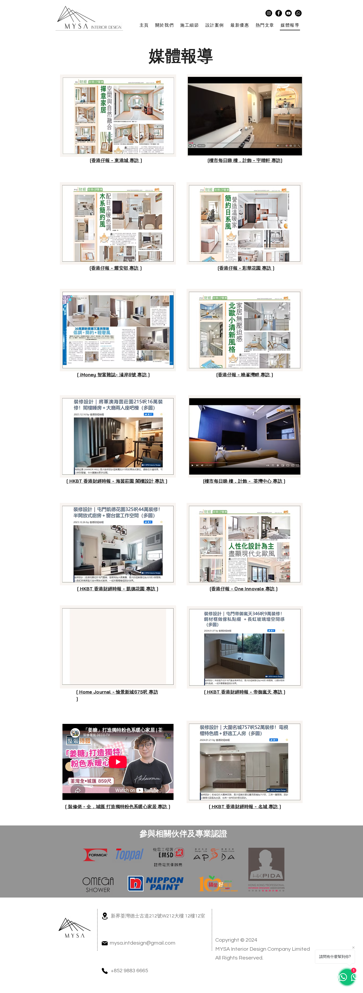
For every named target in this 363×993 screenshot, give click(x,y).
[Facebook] (278, 13)
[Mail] (104, 943)
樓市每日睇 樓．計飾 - (232, 160)
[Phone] (104, 970)
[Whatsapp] (298, 13)
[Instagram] (268, 13)
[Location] (104, 916)
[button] (164, 25)
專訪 (276, 160)
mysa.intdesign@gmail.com (142, 943)
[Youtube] (288, 13)
